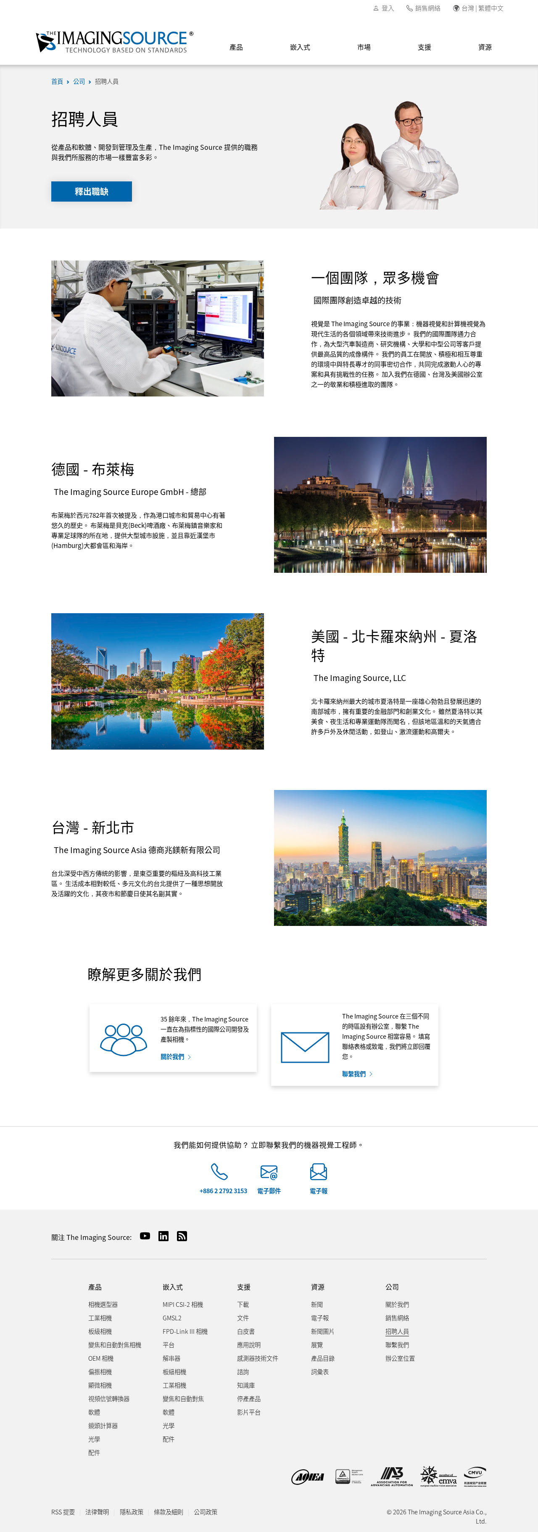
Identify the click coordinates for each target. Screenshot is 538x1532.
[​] (219, 1175)
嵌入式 (300, 47)
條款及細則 (168, 1511)
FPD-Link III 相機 (185, 1331)
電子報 (318, 1190)
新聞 (317, 1304)
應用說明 (249, 1344)
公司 (79, 81)
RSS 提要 (63, 1511)
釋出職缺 (91, 191)
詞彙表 (320, 1371)
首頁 (57, 81)
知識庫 (246, 1384)
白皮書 (246, 1331)
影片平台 (249, 1411)
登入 (388, 7)
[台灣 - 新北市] (380, 857)
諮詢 (243, 1371)
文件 (243, 1317)
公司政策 (205, 1511)
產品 (236, 47)
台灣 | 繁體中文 (483, 7)
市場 (364, 47)
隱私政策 (131, 1511)
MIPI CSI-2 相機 (183, 1304)
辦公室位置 (400, 1358)
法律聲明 (97, 1511)
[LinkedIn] (160, 1236)
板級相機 (100, 1331)
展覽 (317, 1344)
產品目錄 (323, 1358)
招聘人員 (107, 81)
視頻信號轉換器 (108, 1398)
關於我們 (172, 1056)
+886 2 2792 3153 (223, 1190)
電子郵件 (269, 1190)
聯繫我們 (354, 1073)
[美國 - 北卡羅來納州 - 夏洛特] (157, 680)
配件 (94, 1452)
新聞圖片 (323, 1331)
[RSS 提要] (178, 1236)
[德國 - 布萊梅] (380, 504)
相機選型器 (103, 1304)
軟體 (94, 1411)
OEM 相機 (100, 1358)
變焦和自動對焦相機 (114, 1344)
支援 (424, 47)
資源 (485, 47)
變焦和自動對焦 (183, 1398)
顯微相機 (100, 1384)
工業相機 (100, 1317)
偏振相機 (100, 1371)
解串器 (171, 1358)
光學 (94, 1438)
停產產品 (249, 1398)
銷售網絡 (427, 7)
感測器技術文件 (257, 1358)
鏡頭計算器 (103, 1425)
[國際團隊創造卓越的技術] (157, 327)
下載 (243, 1304)
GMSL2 (172, 1317)
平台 (168, 1344)
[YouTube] (141, 1236)
